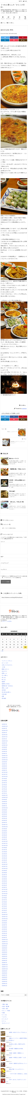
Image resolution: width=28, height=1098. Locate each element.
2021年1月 (4, 738)
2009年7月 (4, 950)
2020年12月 (5, 741)
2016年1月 (4, 805)
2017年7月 (4, 782)
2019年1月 (4, 753)
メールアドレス (5, 563)
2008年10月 (5, 968)
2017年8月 (4, 780)
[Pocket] (14, 40)
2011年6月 (4, 902)
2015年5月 (4, 814)
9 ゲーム (4, 1021)
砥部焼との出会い (6, 683)
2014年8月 (4, 830)
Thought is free (22, 1094)
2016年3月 (4, 803)
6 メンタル (4, 1014)
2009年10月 (5, 943)
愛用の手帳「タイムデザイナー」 (17, 1069)
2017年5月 (4, 784)
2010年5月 (4, 929)
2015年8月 (4, 810)
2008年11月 (5, 966)
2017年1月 (4, 793)
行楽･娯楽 (4, 694)
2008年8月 (4, 973)
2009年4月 (4, 956)
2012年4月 (4, 881)
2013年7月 (4, 849)
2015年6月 (4, 812)
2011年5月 (4, 904)
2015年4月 (4, 816)
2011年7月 (4, 899)
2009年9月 (4, 945)
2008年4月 (4, 981)
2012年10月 (4, 868)
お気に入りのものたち (7, 665)
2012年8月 (4, 872)
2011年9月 (4, 895)
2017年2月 (4, 791)
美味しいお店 (5, 688)
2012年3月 (4, 883)
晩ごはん (4, 679)
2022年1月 (4, 732)
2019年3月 (4, 751)
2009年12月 (5, 939)
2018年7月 (4, 764)
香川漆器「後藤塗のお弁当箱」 (16, 1048)
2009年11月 (5, 941)
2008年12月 (5, 964)
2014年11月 (4, 824)
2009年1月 (4, 962)
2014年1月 (4, 839)
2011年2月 (4, 910)
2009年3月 (4, 958)
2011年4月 (4, 906)
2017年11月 (4, 774)
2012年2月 (4, 885)
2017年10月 (4, 776)
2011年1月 (4, 912)
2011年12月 (4, 889)
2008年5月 (4, 979)
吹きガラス (4, 671)
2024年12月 (5, 726)
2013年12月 (4, 841)
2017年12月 (4, 772)
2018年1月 (4, 770)
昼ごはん (4, 677)
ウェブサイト (4, 569)
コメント (3, 541)
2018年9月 (4, 761)
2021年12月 (4, 734)
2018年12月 (4, 755)
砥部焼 (3, 681)
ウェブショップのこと (7, 660)
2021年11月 (4, 736)
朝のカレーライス (14, 458)
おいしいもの (5, 662)
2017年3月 (4, 789)
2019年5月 (4, 749)
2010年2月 (4, 935)
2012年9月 (4, 870)
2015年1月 (4, 822)
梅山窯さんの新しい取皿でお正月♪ (17, 1044)
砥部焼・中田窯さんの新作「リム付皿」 (16, 1058)
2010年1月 (4, 937)
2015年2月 (4, 820)
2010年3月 (4, 933)
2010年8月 (4, 922)
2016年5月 (4, 801)
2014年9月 (4, 828)
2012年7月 (4, 874)
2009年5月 (4, 954)
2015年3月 (4, 818)
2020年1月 (4, 743)
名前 (2, 556)
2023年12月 (5, 730)
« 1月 (2, 651)
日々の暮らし (11, 22)
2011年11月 (4, 891)
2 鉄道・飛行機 (5, 1006)
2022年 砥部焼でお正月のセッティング (16, 1064)
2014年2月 (4, 837)
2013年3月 (4, 858)
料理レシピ (4, 673)
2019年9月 (4, 747)
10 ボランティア (6, 1023)
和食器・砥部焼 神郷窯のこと (16, 1053)
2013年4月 (4, 856)
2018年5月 (4, 766)
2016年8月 (4, 799)
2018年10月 (5, 759)
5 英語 (3, 1012)
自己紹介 (4, 690)
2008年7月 (4, 975)
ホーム (3, 22)
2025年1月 (4, 724)
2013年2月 (4, 860)
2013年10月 (5, 845)
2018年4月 (4, 768)
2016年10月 (5, 797)
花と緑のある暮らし (6, 692)
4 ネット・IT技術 (6, 1010)
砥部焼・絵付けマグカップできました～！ (16, 1033)
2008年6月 (4, 977)
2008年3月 (4, 983)
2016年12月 (4, 795)
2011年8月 (4, 897)
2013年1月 (4, 862)
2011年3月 (4, 908)
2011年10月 (4, 893)
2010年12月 (4, 914)
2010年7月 (4, 925)
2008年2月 (4, 985)
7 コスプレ (4, 1016)
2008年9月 (4, 971)
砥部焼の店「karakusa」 (8, 685)
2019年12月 (4, 745)
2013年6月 (4, 851)
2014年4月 (4, 835)
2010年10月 (5, 918)
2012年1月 (4, 887)
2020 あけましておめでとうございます (16, 1080)
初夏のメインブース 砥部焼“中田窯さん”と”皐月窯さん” (16, 1039)
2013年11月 (4, 843)
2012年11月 (4, 866)
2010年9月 (4, 920)
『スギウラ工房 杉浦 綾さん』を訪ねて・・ (16, 1074)
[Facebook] (14, 37)
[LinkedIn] (5, 40)
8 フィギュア (5, 1019)
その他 (3, 667)
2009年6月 (4, 952)
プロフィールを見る (6, 621)
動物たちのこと (5, 669)
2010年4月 (4, 931)
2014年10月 (5, 826)
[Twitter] (5, 37)
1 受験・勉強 (5, 1004)
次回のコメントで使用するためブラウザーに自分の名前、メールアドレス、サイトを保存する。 (14, 576)
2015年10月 (5, 807)
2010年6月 (4, 927)
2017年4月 (4, 787)
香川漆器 (4, 698)
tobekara (24, 408)
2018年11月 (4, 757)
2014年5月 (4, 833)
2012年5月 (4, 879)
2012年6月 (4, 876)
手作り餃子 (12, 491)
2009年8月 (4, 948)
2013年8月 (4, 847)
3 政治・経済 (5, 1008)
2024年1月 (4, 728)
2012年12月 (4, 864)
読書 (3, 696)
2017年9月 (4, 778)
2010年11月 (4, 916)
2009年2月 (4, 960)
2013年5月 (4, 853)
